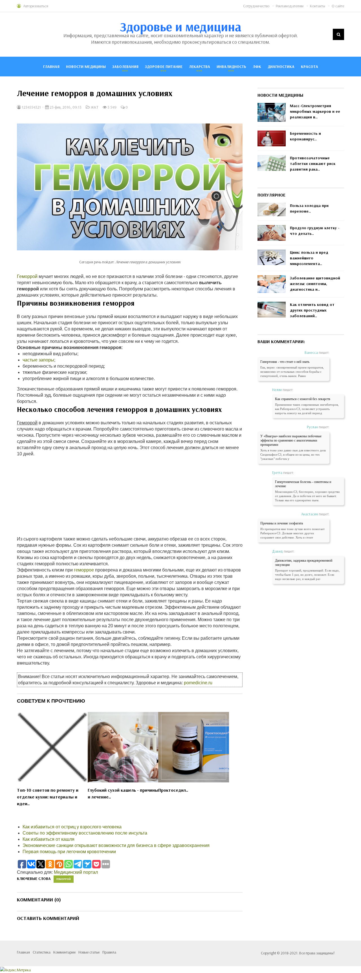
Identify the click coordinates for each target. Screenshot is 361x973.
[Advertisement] (130, 496)
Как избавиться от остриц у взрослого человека (72, 826)
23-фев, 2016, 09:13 (65, 107)
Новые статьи (89, 952)
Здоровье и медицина (180, 26)
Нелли (277, 389)
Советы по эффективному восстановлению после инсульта (85, 833)
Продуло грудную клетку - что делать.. (315, 230)
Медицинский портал (76, 872)
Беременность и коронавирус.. (305, 136)
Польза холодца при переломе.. (309, 208)
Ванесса (311, 352)
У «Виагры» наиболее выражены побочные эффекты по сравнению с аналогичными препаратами (291, 440)
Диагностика (281, 66)
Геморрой (27, 276)
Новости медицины (86, 66)
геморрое (84, 570)
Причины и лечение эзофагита (281, 523)
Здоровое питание (163, 66)
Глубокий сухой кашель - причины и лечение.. (123, 793)
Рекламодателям (289, 5)
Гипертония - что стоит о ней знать (284, 362)
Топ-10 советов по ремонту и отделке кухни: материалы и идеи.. (47, 796)
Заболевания (125, 66)
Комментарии (64, 952)
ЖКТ (94, 107)
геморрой (63, 879)
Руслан (312, 427)
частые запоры (38, 360)
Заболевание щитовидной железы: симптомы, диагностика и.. (315, 283)
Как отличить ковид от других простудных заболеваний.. (312, 310)
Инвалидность (231, 66)
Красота (309, 66)
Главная (51, 66)
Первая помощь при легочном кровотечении (69, 851)
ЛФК (257, 66)
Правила (109, 952)
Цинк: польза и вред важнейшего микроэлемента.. (309, 258)
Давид (277, 551)
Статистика (41, 952)
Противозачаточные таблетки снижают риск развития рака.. (312, 163)
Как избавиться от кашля (48, 839)
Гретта (277, 472)
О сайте (338, 5)
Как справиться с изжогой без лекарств (302, 399)
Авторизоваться (35, 5)
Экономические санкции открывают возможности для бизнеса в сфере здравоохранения (116, 845)
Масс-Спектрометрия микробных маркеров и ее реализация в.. (315, 111)
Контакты (317, 5)
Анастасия (309, 514)
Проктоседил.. (173, 790)
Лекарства (199, 66)
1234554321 (31, 107)
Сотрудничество (256, 5)
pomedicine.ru (198, 682)
